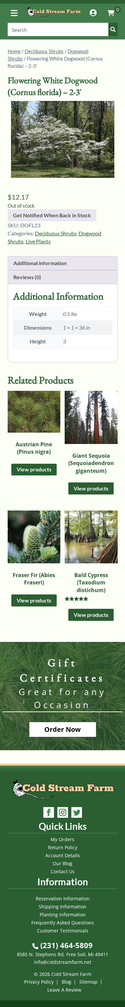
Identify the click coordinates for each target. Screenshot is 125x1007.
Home (14, 51)
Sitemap (88, 982)
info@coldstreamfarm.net (62, 962)
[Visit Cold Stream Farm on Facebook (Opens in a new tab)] (48, 813)
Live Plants (38, 241)
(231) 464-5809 (65, 945)
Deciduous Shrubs (44, 51)
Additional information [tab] (40, 263)
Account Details (62, 855)
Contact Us (63, 871)
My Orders (62, 839)
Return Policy (62, 847)
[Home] (53, 18)
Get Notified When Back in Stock (52, 215)
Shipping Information (62, 906)
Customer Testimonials (62, 930)
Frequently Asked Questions (62, 922)
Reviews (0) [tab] (27, 277)
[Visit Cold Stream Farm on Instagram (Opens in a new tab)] (62, 813)
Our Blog (62, 863)
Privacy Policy (39, 982)
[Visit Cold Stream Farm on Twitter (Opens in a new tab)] (76, 813)
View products (34, 469)
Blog (66, 982)
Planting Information (63, 914)
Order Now (62, 729)
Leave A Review (64, 990)
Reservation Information (63, 898)
